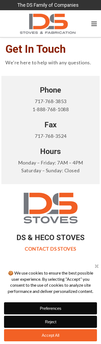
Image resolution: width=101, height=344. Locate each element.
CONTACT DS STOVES (50, 249)
